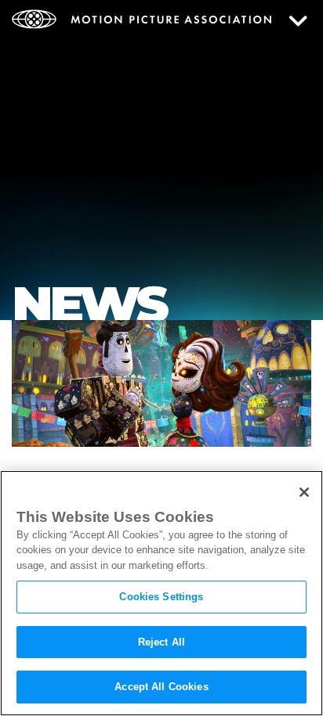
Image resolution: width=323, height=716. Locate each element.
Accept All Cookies (161, 687)
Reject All (161, 642)
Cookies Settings (161, 597)
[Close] (304, 492)
